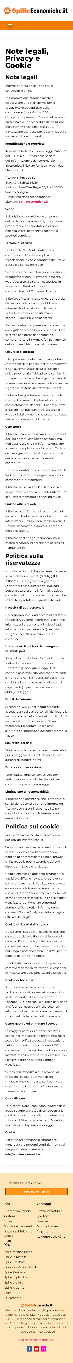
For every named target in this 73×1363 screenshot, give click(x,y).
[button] (10, 25)
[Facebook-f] (29, 1349)
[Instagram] (43, 1349)
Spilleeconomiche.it (33, 201)
